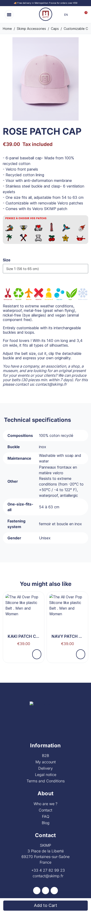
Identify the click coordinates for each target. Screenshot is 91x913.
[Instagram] (45, 890)
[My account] (78, 15)
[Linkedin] (54, 890)
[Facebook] (36, 890)
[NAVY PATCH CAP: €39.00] (67, 621)
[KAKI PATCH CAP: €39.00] (23, 621)
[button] (9, 14)
